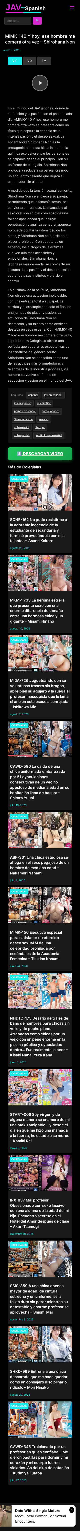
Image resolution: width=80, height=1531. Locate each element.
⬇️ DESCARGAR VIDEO (40, 453)
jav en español (53, 395)
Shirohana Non (23, 419)
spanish (43, 419)
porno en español (25, 411)
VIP (14, 61)
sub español (21, 427)
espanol (33, 395)
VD (29, 61)
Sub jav (40, 427)
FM (44, 61)
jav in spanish (22, 403)
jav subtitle (44, 403)
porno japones (50, 411)
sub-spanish (22, 435)
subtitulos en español (49, 435)
